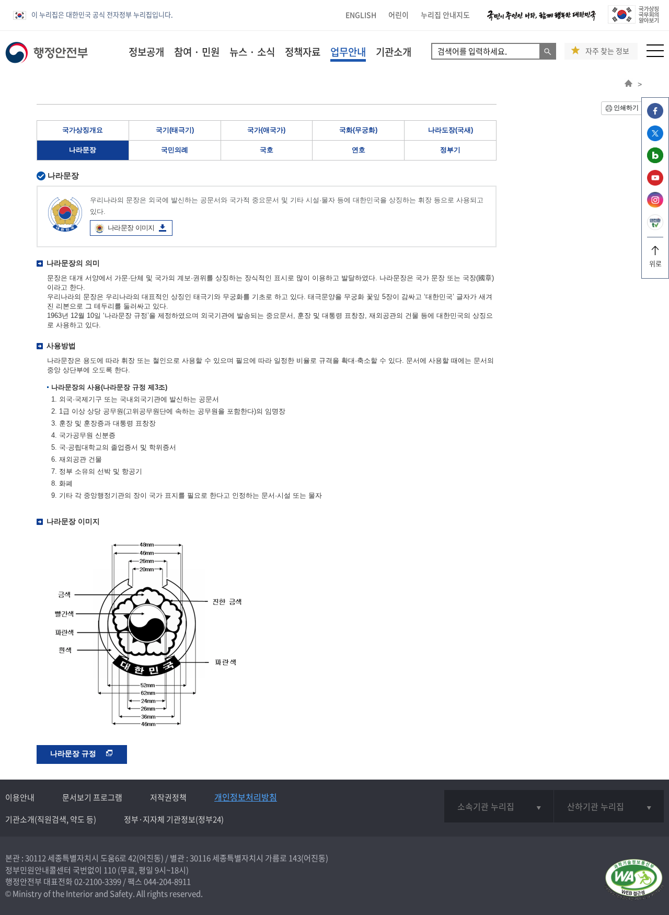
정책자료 (302, 51)
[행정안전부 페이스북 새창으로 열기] (655, 116)
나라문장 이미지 (131, 228)
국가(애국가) (266, 130)
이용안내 (19, 797)
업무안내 (348, 51)
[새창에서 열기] (634, 880)
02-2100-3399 (97, 881)
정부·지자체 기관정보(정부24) (174, 819)
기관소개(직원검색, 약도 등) (50, 819)
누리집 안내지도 (445, 14)
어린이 (398, 14)
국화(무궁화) (358, 130)
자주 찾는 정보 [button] (607, 51)
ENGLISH (360, 14)
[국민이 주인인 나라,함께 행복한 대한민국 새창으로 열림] (541, 21)
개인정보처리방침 (245, 797)
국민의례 (174, 150)
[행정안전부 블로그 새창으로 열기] (655, 160)
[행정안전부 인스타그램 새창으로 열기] (655, 205)
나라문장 (82, 150)
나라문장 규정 (74, 753)
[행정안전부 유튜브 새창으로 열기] (655, 183)
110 (110, 870)
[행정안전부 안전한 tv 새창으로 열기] (655, 227)
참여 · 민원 (197, 51)
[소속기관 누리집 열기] (498, 806)
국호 (266, 150)
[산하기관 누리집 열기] (609, 806)
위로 (655, 263)
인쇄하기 (626, 107)
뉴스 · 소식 (252, 51)
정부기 (450, 150)
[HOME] (628, 84)
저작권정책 (168, 797)
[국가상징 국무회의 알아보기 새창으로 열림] (633, 21)
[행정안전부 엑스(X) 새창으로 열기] (655, 138)
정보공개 (146, 51)
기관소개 (393, 51)
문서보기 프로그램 (92, 797)
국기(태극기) (175, 130)
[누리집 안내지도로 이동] (655, 54)
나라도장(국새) (450, 130)
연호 (358, 150)
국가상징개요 (82, 130)
